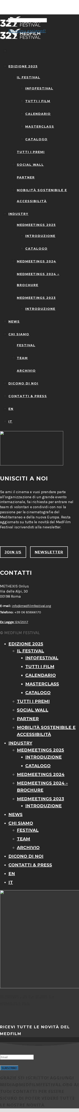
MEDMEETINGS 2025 (36, 225)
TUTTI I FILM (37, 101)
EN (10, 409)
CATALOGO (36, 139)
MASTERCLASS (39, 126)
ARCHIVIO (26, 371)
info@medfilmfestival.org (31, 606)
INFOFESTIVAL (39, 88)
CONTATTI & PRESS (27, 396)
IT (10, 421)
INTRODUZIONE (40, 236)
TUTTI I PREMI (31, 152)
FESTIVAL (26, 345)
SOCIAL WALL (30, 165)
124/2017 (14, 622)
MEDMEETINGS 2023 (36, 298)
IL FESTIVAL (28, 77)
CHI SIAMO (18, 334)
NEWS (14, 321)
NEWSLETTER (49, 552)
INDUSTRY (18, 214)
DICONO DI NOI (23, 383)
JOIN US (13, 552)
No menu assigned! (27, 30)
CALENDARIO (38, 114)
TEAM (22, 358)
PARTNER (26, 177)
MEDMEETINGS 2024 (36, 261)
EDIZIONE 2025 (23, 66)
